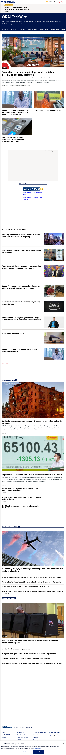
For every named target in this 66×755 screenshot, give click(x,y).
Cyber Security (7, 598)
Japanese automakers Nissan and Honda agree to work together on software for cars (32, 577)
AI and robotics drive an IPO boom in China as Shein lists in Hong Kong (26, 587)
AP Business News (8, 380)
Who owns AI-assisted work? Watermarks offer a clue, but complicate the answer (13, 139)
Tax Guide (22, 29)
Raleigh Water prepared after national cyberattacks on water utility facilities (29, 654)
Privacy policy (37, 748)
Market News (44, 29)
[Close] (63, 744)
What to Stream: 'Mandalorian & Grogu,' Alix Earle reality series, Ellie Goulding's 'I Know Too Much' (32, 592)
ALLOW (38, 751)
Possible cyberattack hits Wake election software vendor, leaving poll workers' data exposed (30, 641)
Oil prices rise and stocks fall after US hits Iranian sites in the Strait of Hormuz (32, 474)
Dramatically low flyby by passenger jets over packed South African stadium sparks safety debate (33, 570)
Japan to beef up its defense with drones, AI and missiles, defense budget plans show (32, 582)
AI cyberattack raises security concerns (16, 649)
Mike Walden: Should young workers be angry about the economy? (21, 251)
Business (5, 29)
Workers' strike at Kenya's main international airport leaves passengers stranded (20, 489)
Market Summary (32, 29)
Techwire (13, 29)
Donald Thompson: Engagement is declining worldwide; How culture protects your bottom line (15, 112)
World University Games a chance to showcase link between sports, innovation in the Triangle (21, 267)
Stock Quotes (54, 29)
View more (5, 363)
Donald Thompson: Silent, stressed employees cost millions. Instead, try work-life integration (21, 287)
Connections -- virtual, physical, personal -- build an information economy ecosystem (28, 73)
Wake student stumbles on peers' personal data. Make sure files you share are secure (32, 663)
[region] (33, 748)
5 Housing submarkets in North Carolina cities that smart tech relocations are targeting (21, 235)
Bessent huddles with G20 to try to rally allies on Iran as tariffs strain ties (21, 498)
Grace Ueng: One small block (13, 333)
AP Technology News (9, 526)
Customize (26, 751)
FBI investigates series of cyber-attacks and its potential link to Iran (26, 658)
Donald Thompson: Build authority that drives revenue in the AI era (19, 350)
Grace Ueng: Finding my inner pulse (47, 110)
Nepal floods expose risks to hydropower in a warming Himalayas (20, 507)
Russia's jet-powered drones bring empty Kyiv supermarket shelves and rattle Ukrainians (32, 422)
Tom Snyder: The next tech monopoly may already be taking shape (21, 303)
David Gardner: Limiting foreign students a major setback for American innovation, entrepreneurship (21, 318)
